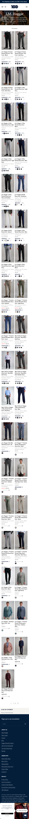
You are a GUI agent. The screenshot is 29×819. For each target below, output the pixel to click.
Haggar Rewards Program (8, 743)
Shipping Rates (5, 764)
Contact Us (4, 772)
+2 (23, 204)
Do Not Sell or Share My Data (8, 787)
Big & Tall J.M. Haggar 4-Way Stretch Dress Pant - (7, 408)
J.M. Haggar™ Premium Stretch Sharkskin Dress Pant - (8, 301)
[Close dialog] (28, 803)
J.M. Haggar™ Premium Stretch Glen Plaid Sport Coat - (21, 589)
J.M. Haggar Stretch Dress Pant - (20, 195)
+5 (10, 63)
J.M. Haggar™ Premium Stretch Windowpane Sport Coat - (21, 624)
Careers (3, 738)
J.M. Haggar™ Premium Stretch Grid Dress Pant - (8, 553)
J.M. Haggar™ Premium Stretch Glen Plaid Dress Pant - (21, 517)
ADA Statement (5, 790)
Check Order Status (6, 758)
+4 (23, 99)
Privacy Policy (5, 779)
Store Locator (5, 735)
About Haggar (5, 732)
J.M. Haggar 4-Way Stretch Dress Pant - (8, 160)
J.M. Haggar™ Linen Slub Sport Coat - (7, 658)
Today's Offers (5, 769)
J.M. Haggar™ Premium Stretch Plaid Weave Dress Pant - (8, 517)
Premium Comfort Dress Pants (7, 712)
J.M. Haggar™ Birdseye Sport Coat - (8, 622)
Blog (3, 740)
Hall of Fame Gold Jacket (7, 746)
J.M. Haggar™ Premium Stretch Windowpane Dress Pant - (21, 444)
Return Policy (5, 761)
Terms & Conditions (6, 782)
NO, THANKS (7, 815)
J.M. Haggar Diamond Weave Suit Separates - (7, 690)
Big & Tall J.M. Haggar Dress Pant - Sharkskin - (21, 337)
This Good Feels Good (7, 748)
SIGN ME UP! (7, 813)
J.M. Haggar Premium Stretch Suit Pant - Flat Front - (7, 53)
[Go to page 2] (17, 703)
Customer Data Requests (7, 784)
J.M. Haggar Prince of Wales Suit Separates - (20, 658)
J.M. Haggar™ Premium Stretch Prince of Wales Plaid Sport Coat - (21, 480)
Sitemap (3, 751)
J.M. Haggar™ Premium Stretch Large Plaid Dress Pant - (21, 553)
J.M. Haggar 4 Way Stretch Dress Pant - (21, 89)
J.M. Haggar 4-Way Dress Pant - (6, 588)
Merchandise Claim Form (7, 766)
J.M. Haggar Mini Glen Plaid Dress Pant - (7, 443)
